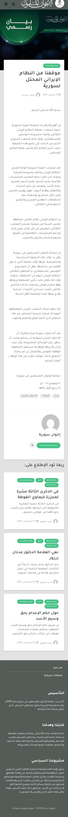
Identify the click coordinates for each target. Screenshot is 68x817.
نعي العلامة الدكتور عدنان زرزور (35, 555)
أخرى (39, 480)
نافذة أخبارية (51, 485)
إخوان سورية (28, 95)
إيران (56, 396)
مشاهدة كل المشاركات (48, 446)
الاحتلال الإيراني (29, 396)
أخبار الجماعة (51, 480)
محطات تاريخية (53, 675)
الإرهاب (45, 396)
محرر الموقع (46, 522)
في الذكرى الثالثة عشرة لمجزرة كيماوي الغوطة (37, 495)
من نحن (57, 668)
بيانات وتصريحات (51, 66)
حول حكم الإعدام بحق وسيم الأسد (39, 616)
